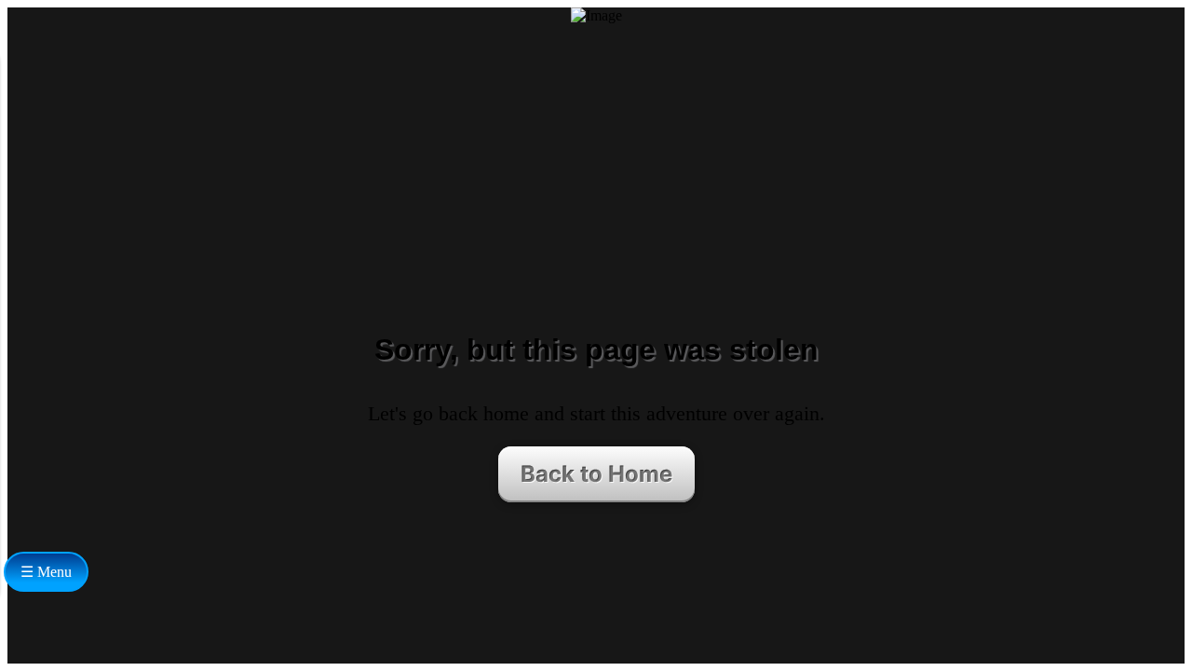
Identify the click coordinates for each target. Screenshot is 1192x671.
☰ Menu (46, 572)
